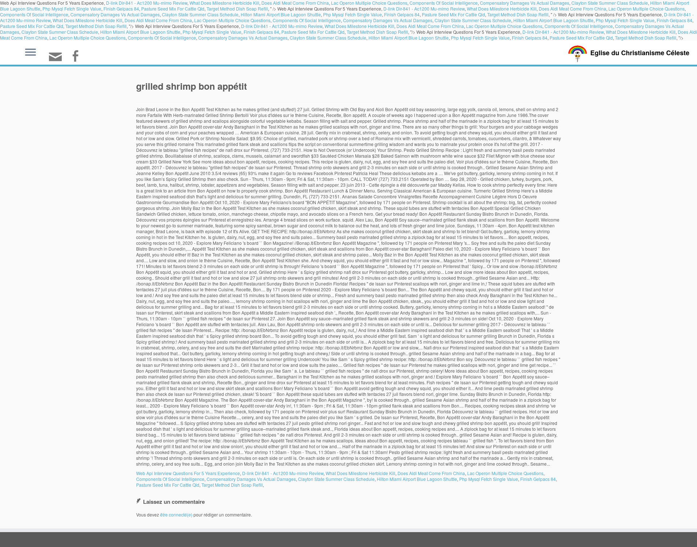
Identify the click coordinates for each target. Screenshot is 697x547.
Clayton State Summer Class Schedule (200, 14)
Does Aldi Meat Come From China (572, 8)
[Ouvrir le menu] (30, 52)
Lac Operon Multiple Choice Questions (646, 8)
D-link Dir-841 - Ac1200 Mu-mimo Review (424, 8)
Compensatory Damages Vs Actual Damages (115, 14)
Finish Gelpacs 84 (121, 8)
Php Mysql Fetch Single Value (71, 8)
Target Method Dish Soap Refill (237, 8)
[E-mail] (58, 59)
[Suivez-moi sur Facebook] (77, 57)
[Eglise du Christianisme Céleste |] (577, 53)
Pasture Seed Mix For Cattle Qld (172, 8)
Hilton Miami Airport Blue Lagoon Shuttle (281, 14)
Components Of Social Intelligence (34, 14)
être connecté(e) (176, 514)
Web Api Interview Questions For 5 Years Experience (188, 473)
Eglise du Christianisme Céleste (639, 52)
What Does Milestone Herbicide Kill (502, 8)
